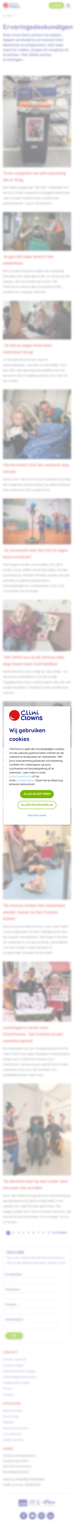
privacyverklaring (20, 776)
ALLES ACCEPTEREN (37, 794)
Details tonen (37, 815)
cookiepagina (25, 780)
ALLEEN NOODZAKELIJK (37, 804)
